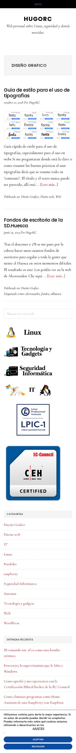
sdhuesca (56, 294)
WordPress (11, 623)
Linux (8, 554)
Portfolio (10, 564)
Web (58, 196)
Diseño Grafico (30, 196)
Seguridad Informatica (20, 583)
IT (5, 544)
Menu (38, 4)
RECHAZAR (38, 746)
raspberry (11, 574)
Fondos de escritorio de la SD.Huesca (33, 223)
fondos (45, 294)
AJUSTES (38, 728)
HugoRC (38, 19)
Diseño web (47, 196)
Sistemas (10, 593)
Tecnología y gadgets (19, 603)
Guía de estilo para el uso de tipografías (37, 93)
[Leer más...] (49, 184)
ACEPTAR (38, 739)
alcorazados (33, 294)
